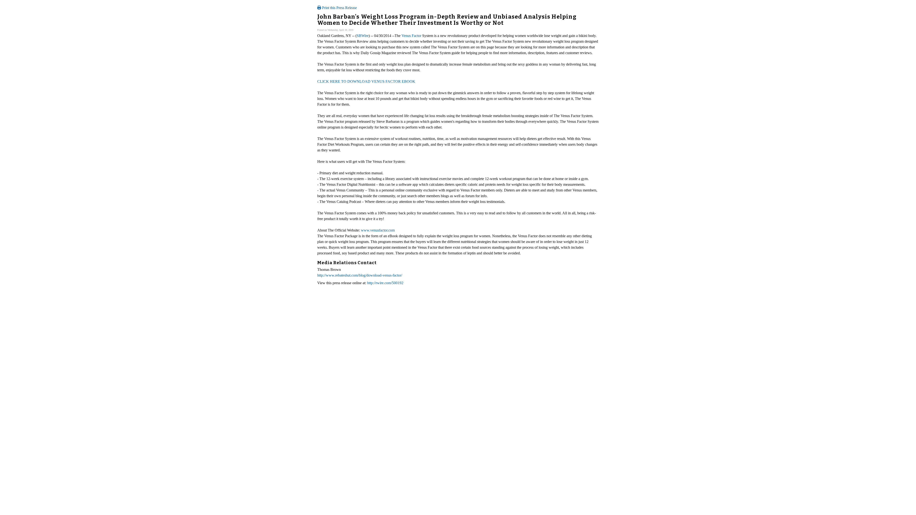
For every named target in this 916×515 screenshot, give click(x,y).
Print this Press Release (339, 8)
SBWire (363, 36)
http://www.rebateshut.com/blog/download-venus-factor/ (359, 275)
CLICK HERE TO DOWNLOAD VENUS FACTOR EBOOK (366, 81)
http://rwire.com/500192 (385, 283)
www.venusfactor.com (378, 230)
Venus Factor (411, 36)
